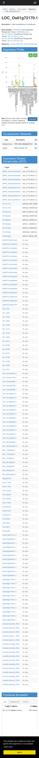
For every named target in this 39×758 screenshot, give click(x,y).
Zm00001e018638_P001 (11, 656)
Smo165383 (7, 494)
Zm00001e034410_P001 (11, 680)
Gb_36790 (6, 349)
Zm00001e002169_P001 (11, 632)
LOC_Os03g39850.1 (10, 381)
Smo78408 (6, 519)
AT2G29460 (7, 236)
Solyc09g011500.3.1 (10, 579)
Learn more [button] (8, 747)
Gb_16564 (6, 321)
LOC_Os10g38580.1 (10, 422)
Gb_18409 (6, 337)
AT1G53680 (7, 216)
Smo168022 (7, 499)
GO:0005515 (10, 710)
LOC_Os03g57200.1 (10, 385)
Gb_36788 (6, 345)
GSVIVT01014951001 (10, 244)
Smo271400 (7, 511)
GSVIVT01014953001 (10, 248)
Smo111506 (7, 486)
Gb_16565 (6, 325)
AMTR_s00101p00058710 (12, 200)
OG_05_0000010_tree (15, 36)
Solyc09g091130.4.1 (10, 612)
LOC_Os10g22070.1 (10, 393)
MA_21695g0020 (8, 466)
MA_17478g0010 (8, 458)
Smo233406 (7, 507)
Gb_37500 (6, 365)
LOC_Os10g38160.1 (10, 406)
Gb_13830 (6, 313)
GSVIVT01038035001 (10, 301)
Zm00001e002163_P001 (11, 628)
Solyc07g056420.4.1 (10, 555)
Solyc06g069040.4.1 (10, 551)
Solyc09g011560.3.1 (10, 595)
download (19, 44)
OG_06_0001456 (8, 38)
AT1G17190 (7, 208)
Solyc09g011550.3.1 (10, 591)
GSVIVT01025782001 (10, 284)
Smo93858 (6, 531)
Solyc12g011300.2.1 (10, 616)
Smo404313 (7, 515)
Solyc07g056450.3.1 (10, 567)
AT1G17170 (7, 204)
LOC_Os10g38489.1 (10, 418)
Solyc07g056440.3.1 (10, 563)
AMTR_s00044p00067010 (12, 196)
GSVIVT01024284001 (10, 276)
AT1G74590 (7, 228)
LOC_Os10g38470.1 (10, 414)
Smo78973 (6, 527)
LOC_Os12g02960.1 (10, 442)
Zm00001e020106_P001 (11, 672)
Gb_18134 (6, 329)
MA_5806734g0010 (9, 474)
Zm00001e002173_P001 (11, 640)
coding (12, 44)
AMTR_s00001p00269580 (12, 175)
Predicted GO (14, 702)
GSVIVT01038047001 (10, 305)
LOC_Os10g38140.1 (10, 398)
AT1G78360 (7, 232)
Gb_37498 (6, 357)
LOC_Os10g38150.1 (10, 402)
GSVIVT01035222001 (10, 292)
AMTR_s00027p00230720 (12, 183)
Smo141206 (7, 490)
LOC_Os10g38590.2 (10, 426)
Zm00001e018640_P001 (11, 660)
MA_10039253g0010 (10, 446)
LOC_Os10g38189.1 (10, 410)
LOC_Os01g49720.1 (10, 373)
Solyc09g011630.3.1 (10, 608)
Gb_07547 (6, 309)
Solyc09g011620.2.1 (10, 604)
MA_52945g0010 (8, 470)
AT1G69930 (7, 224)
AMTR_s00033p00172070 (12, 187)
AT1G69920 (7, 220)
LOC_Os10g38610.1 (10, 430)
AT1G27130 (7, 212)
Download (32, 119)
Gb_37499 (6, 361)
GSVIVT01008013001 (10, 240)
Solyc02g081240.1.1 (10, 543)
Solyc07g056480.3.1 (10, 575)
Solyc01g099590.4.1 (10, 539)
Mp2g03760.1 (7, 478)
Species (12, 9)
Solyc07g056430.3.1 (10, 559)
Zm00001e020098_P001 (11, 664)
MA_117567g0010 (9, 454)
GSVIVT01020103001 (10, 272)
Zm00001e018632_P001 (11, 648)
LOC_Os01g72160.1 (10, 377)
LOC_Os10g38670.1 (10, 434)
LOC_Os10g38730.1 (10, 438)
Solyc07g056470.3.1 (10, 571)
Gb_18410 (6, 341)
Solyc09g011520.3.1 (10, 583)
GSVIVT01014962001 (10, 252)
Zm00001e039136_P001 (11, 684)
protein (26, 44)
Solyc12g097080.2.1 (10, 620)
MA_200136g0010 (9, 462)
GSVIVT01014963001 (10, 256)
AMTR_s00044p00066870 (12, 192)
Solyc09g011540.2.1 (10, 587)
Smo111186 (7, 482)
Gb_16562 (6, 317)
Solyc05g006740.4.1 (10, 547)
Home (5, 9)
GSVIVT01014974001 (10, 264)
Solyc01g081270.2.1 (10, 535)
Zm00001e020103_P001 (11, 668)
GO (5, 702)
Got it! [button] (19, 752)
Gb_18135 (6, 333)
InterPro (26, 702)
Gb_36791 (6, 353)
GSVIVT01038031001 (10, 297)
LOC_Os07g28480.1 (10, 389)
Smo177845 (7, 503)
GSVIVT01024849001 (10, 280)
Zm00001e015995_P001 (11, 644)
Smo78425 (6, 523)
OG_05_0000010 (8, 34)
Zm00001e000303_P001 (11, 624)
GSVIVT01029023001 (10, 288)
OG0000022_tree (23, 32)
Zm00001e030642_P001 (11, 676)
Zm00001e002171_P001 (11, 636)
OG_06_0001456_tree (15, 41)
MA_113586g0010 (9, 450)
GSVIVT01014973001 (10, 260)
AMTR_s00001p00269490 (12, 171)
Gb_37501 (6, 369)
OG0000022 (17, 30)
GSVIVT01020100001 (10, 268)
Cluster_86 (23, 148)
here (3, 125)
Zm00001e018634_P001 (11, 652)
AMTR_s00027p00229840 (12, 179)
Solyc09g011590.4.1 (10, 599)
